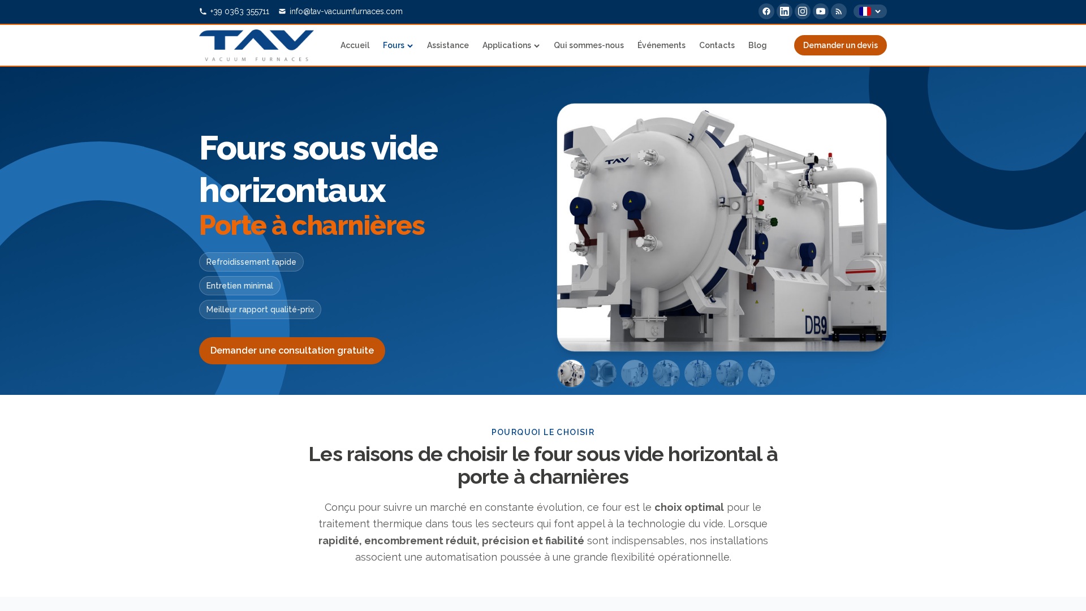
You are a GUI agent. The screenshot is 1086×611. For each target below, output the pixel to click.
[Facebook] (766, 11)
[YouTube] (821, 11)
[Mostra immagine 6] (729, 373)
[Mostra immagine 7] (761, 373)
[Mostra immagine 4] (666, 373)
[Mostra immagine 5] (698, 373)
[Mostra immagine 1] (571, 373)
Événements (661, 45)
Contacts (717, 45)
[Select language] (870, 11)
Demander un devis (840, 45)
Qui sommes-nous (589, 45)
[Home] (256, 45)
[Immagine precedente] (582, 227)
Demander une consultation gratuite (292, 350)
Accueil (355, 45)
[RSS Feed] (839, 11)
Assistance (448, 45)
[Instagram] (803, 11)
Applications (506, 45)
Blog (757, 45)
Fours (393, 45)
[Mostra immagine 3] (634, 373)
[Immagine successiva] (861, 227)
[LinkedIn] (784, 11)
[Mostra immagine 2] (603, 373)
